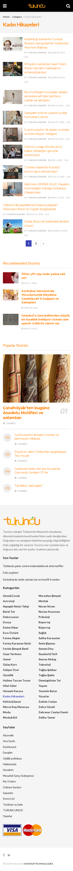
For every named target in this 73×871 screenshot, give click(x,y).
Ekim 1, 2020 (56, 160)
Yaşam (43, 685)
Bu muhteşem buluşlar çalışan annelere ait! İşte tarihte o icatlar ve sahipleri (46, 96)
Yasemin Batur (48, 691)
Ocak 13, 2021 (57, 105)
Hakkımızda (9, 764)
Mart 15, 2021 (57, 197)
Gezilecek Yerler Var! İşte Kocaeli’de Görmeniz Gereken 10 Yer (37, 471)
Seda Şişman (47, 643)
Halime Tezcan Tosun (16, 680)
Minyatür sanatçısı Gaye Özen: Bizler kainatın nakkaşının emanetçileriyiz (45, 68)
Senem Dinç (46, 648)
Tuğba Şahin (47, 675)
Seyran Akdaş (47, 659)
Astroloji (9, 601)
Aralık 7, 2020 (57, 122)
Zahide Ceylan (48, 701)
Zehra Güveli (47, 707)
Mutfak (43, 601)
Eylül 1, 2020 (30, 283)
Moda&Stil (10, 717)
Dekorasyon (11, 617)
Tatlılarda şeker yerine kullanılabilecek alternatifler (33, 566)
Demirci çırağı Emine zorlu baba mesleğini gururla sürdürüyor (43, 151)
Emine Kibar (10, 627)
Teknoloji (45, 664)
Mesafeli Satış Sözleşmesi (18, 775)
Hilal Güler (10, 685)
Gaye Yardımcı (12, 654)
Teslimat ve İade (13, 804)
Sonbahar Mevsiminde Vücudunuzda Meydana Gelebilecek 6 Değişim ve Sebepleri (40, 296)
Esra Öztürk (10, 632)
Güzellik (8, 675)
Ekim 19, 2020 (57, 139)
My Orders (9, 781)
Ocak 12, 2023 (30, 328)
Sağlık (43, 632)
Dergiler (8, 752)
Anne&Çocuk (11, 595)
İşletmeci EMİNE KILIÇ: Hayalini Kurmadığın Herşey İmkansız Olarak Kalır (46, 188)
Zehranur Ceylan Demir (53, 712)
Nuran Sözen (47, 606)
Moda (7, 712)
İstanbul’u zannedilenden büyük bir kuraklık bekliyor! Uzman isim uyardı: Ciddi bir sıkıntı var (45, 319)
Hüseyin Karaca (13, 691)
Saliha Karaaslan (49, 638)
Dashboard (9, 747)
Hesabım (8, 769)
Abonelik (8, 735)
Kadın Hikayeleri (33, 16)
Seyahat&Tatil (48, 654)
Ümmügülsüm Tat (50, 680)
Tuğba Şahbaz (48, 669)
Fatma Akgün (11, 638)
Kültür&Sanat (12, 701)
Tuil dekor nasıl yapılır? (29, 485)
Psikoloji (44, 617)
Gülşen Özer (11, 669)
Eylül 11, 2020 (36, 214)
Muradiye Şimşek (50, 595)
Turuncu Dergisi (36, 52)
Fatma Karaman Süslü (17, 643)
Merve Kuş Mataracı (16, 707)
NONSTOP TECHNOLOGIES (38, 863)
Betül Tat (9, 611)
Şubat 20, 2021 (57, 52)
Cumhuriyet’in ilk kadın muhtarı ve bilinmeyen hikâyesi (37, 437)
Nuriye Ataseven (49, 611)
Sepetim (8, 793)
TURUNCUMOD (13, 810)
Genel (7, 659)
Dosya (7, 622)
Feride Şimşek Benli (15, 648)
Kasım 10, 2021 (30, 308)
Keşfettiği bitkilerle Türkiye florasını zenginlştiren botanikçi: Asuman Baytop (46, 43)
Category (17, 16)
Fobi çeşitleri (10, 572)
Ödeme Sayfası (12, 787)
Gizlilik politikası (12, 758)
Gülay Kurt (10, 664)
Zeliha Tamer (47, 717)
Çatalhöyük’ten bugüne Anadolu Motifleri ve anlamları (26, 413)
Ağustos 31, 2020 (58, 231)
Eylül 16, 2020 (57, 176)
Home (6, 16)
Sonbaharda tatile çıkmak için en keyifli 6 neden (31, 579)
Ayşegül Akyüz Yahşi (16, 606)
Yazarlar (44, 696)
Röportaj (44, 622)
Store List (9, 798)
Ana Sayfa (9, 741)
